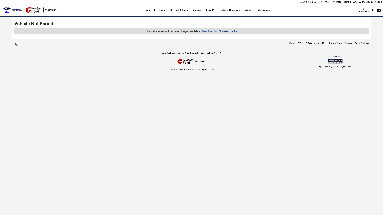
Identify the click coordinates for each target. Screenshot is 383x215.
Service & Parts (179, 10)
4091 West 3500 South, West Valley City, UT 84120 (354, 2)
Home (147, 10)
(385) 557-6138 (314, 2)
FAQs (300, 43)
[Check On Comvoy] (16, 44)
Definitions (310, 43)
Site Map (322, 43)
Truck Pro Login (362, 43)
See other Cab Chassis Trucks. (219, 31)
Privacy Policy (335, 43)
